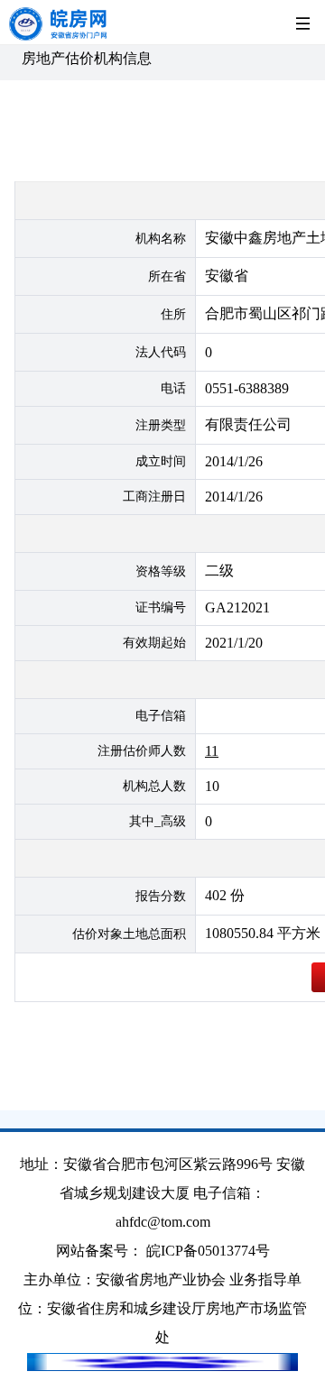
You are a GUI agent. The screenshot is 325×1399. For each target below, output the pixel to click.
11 (211, 751)
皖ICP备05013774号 (208, 1250)
